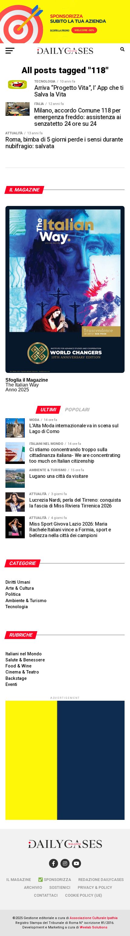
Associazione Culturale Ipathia (94, 918)
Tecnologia (16, 606)
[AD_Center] (65, 41)
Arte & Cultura (19, 588)
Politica (13, 594)
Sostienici (59, 887)
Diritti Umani (17, 582)
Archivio (33, 887)
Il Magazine (18, 879)
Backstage (16, 678)
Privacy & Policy (95, 887)
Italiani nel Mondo (23, 654)
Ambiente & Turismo (26, 600)
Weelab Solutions (93, 927)
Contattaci (46, 895)
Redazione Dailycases (101, 879)
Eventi (11, 684)
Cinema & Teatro (22, 672)
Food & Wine (18, 666)
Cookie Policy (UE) (83, 895)
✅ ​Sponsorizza (54, 879)
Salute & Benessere (25, 660)
